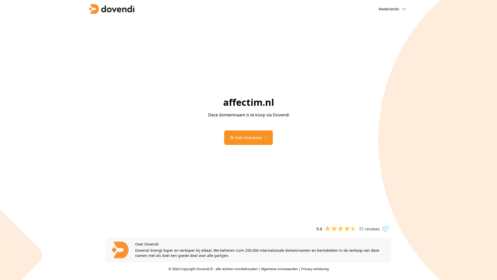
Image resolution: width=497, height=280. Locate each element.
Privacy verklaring (315, 269)
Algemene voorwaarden (279, 269)
